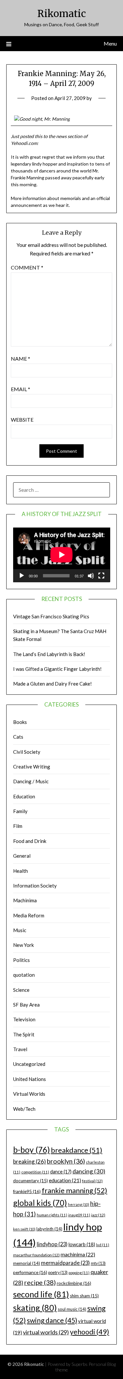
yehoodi (89, 1332)
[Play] (21, 575)
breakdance (76, 1150)
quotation (24, 975)
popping (79, 1272)
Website (22, 419)
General (22, 856)
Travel (20, 1049)
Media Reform (28, 915)
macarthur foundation (36, 1254)
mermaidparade (65, 1263)
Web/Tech (24, 1109)
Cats (18, 737)
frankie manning (74, 1190)
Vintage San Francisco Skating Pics (51, 616)
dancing (88, 1171)
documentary (30, 1180)
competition (35, 1172)
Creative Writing (31, 766)
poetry (58, 1272)
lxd (102, 1245)
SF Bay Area (26, 1005)
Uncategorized (29, 1064)
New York (23, 945)
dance (61, 1171)
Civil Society (26, 752)
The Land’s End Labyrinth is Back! (49, 654)
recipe (40, 1282)
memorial (26, 1263)
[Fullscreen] (101, 575)
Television (24, 1019)
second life (41, 1294)
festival (92, 1180)
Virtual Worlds (29, 1094)
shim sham (84, 1295)
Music (19, 930)
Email (20, 389)
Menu (110, 43)
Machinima (25, 900)
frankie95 (27, 1191)
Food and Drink (29, 841)
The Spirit (23, 1034)
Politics (21, 960)
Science (21, 990)
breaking (29, 1161)
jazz (98, 1214)
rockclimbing (74, 1283)
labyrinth (49, 1228)
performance (30, 1272)
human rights (52, 1215)
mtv (98, 1263)
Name (20, 358)
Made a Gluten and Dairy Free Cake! (52, 684)
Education (24, 796)
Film (17, 826)
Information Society (35, 886)
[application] (61, 555)
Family (20, 811)
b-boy (31, 1149)
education (65, 1180)
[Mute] (91, 575)
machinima (78, 1254)
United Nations (29, 1079)
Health (20, 871)
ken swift (24, 1229)
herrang (78, 1204)
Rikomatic (61, 14)
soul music (72, 1309)
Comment (27, 267)
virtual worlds (46, 1332)
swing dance (52, 1320)
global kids (40, 1203)
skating (35, 1307)
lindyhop (52, 1244)
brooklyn (66, 1161)
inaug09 (79, 1215)
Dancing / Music (31, 781)
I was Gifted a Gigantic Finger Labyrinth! (57, 669)
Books (20, 722)
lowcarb (82, 1244)
